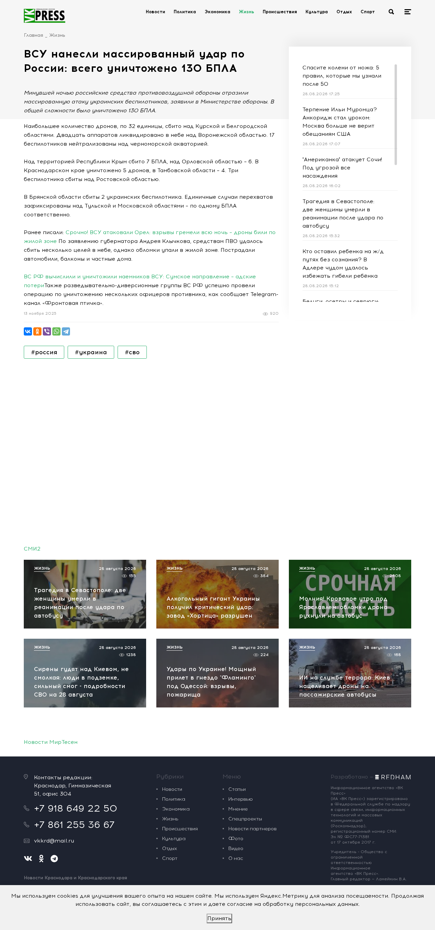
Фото (235, 839)
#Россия (44, 352)
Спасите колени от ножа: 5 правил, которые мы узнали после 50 (341, 75)
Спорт (368, 11)
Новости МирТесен (50, 742)
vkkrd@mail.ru (54, 840)
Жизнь (246, 11)
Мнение (238, 809)
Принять (219, 918)
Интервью (240, 799)
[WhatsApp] (56, 331)
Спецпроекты (245, 819)
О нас (235, 858)
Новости (155, 11)
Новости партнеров (252, 829)
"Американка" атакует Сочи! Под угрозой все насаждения (342, 167)
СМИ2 (32, 548)
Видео (235, 848)
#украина (91, 352)
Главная (33, 35)
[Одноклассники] (37, 331)
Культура (317, 11)
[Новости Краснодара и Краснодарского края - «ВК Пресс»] (44, 16)
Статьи (237, 789)
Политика (185, 11)
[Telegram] (66, 331)
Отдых (344, 11)
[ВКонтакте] (28, 331)
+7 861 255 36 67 (74, 824)
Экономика (217, 11)
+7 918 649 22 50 (75, 808)
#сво (132, 352)
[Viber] (47, 331)
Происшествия (280, 11)
